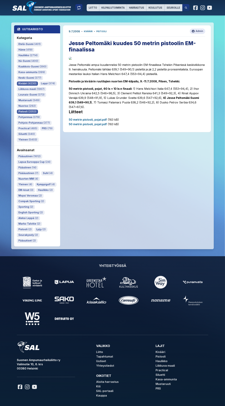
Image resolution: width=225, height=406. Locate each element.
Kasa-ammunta (166, 379)
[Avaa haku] (185, 7)
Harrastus (136, 7)
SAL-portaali (104, 391)
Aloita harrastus (107, 382)
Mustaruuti (163, 384)
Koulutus (155, 7)
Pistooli (101, 31)
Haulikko (162, 361)
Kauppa (101, 395)
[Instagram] (202, 7)
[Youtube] (210, 7)
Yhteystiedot (105, 365)
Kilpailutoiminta (113, 7)
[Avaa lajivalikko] (78, 7)
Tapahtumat (104, 356)
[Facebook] (195, 8)
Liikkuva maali (165, 365)
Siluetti (160, 374)
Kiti (98, 386)
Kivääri (88, 31)
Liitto (93, 7)
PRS (158, 388)
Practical (162, 370)
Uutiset (101, 361)
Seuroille (173, 7)
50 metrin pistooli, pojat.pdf (88, 119)
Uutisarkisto (32, 29)
